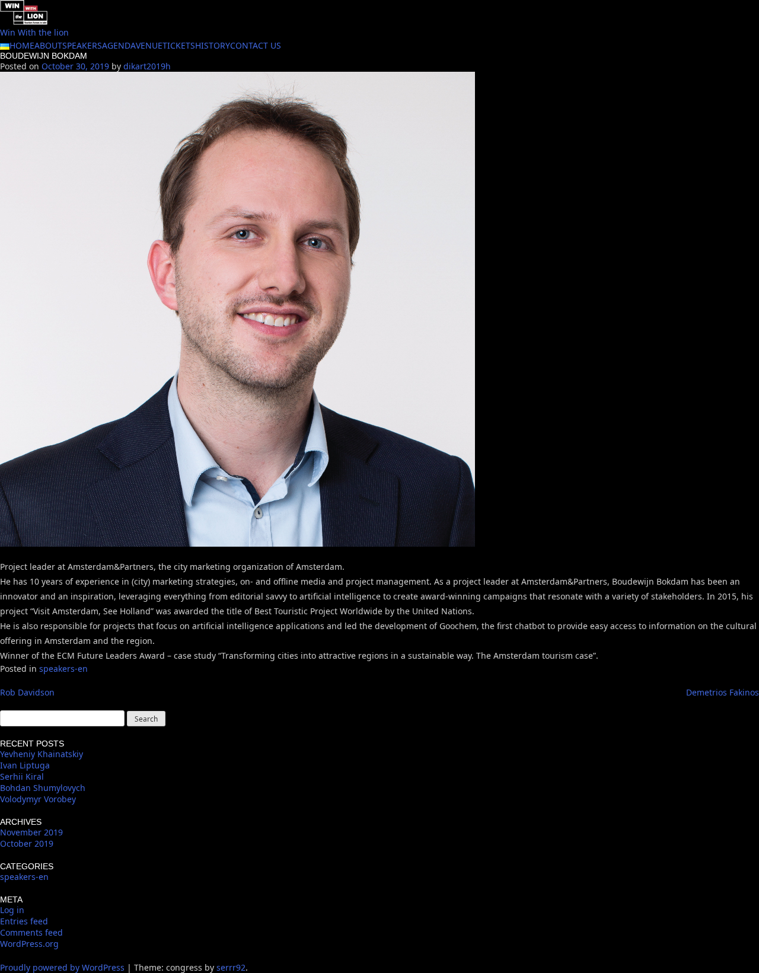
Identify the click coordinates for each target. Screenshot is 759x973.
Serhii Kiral (22, 776)
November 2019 (31, 832)
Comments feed (31, 932)
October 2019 (26, 843)
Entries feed (24, 921)
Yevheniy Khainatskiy (41, 754)
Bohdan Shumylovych (42, 787)
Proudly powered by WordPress (63, 967)
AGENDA (119, 45)
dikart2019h (147, 66)
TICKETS (178, 45)
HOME (21, 45)
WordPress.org (29, 943)
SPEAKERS (82, 45)
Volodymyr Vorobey (38, 799)
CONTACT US (255, 45)
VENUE (149, 45)
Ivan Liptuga (25, 765)
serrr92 (230, 967)
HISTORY (212, 45)
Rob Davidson (27, 692)
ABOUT (48, 45)
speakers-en (63, 668)
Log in (12, 909)
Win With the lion (34, 32)
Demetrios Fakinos (722, 692)
